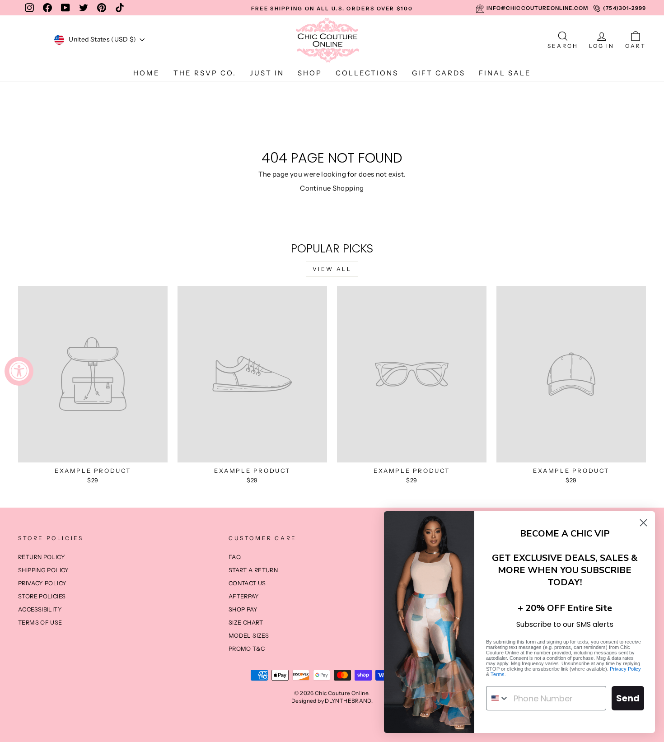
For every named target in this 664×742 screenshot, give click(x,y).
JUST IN (267, 73)
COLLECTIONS (367, 73)
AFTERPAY (244, 596)
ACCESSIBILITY (40, 609)
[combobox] (497, 698)
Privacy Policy (625, 669)
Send (628, 698)
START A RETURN (253, 570)
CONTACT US (247, 583)
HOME (146, 73)
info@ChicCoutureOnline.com (537, 8)
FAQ (235, 557)
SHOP (310, 73)
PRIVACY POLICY (42, 583)
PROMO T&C (247, 648)
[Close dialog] (643, 523)
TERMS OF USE (40, 622)
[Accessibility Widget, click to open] (19, 371)
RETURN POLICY (41, 557)
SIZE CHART (246, 622)
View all (332, 269)
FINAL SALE (505, 73)
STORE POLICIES (41, 596)
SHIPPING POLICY (43, 570)
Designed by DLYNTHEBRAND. (332, 700)
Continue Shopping (332, 188)
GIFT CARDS (438, 73)
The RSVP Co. (204, 73)
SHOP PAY (243, 609)
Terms (498, 674)
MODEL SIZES (249, 635)
